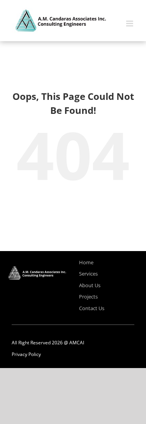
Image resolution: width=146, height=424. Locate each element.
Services (88, 273)
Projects (88, 296)
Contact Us (91, 308)
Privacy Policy (26, 354)
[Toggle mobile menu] (130, 23)
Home (86, 262)
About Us (89, 285)
